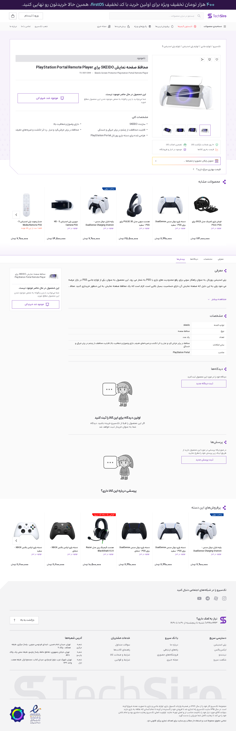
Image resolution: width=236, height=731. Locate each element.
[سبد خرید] (13, 15)
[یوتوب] (199, 598)
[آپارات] (216, 598)
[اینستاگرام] (224, 598)
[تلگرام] (208, 598)
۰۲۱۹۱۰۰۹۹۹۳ (211, 622)
